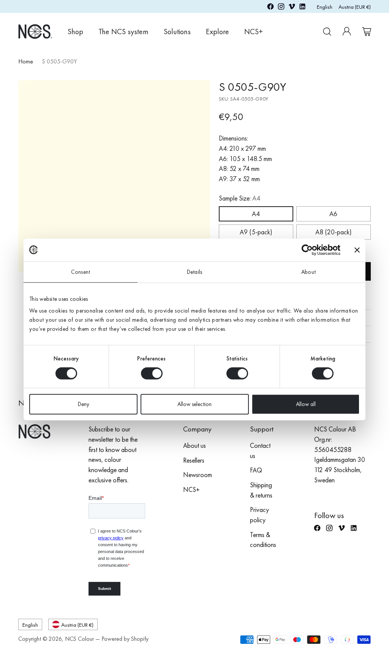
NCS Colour (79, 639)
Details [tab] (194, 272)
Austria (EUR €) (354, 6)
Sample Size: (239, 198)
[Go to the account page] (347, 31)
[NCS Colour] (35, 31)
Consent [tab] (80, 272)
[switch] (152, 373)
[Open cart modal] (366, 31)
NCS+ (191, 489)
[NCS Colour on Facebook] (270, 8)
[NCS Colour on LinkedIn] (302, 8)
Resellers (193, 460)
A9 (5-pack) (256, 232)
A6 (333, 214)
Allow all (306, 404)
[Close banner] (357, 250)
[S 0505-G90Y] (114, 176)
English (324, 6)
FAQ (256, 470)
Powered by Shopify (125, 639)
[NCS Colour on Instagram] (281, 8)
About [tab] (308, 272)
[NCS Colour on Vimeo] (292, 8)
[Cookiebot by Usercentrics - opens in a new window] (307, 250)
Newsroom (197, 475)
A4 (256, 214)
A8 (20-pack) (333, 232)
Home (25, 61)
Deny (83, 404)
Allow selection (194, 404)
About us (194, 445)
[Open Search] (327, 31)
